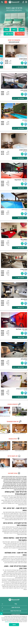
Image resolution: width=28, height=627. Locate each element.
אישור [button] (14, 624)
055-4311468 (21, 188)
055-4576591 (21, 367)
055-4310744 (21, 397)
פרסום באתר (6, 2)
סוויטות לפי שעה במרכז (19, 416)
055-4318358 (21, 247)
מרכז (6, 29)
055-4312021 (21, 217)
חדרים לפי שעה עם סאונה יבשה (19, 433)
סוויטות (19, 468)
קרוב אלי (19, 34)
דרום (14, 29)
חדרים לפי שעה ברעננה (19, 450)
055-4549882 (21, 67)
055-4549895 (21, 128)
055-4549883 (21, 98)
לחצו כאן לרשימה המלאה (14, 42)
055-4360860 (21, 277)
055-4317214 (21, 307)
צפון (21, 29)
